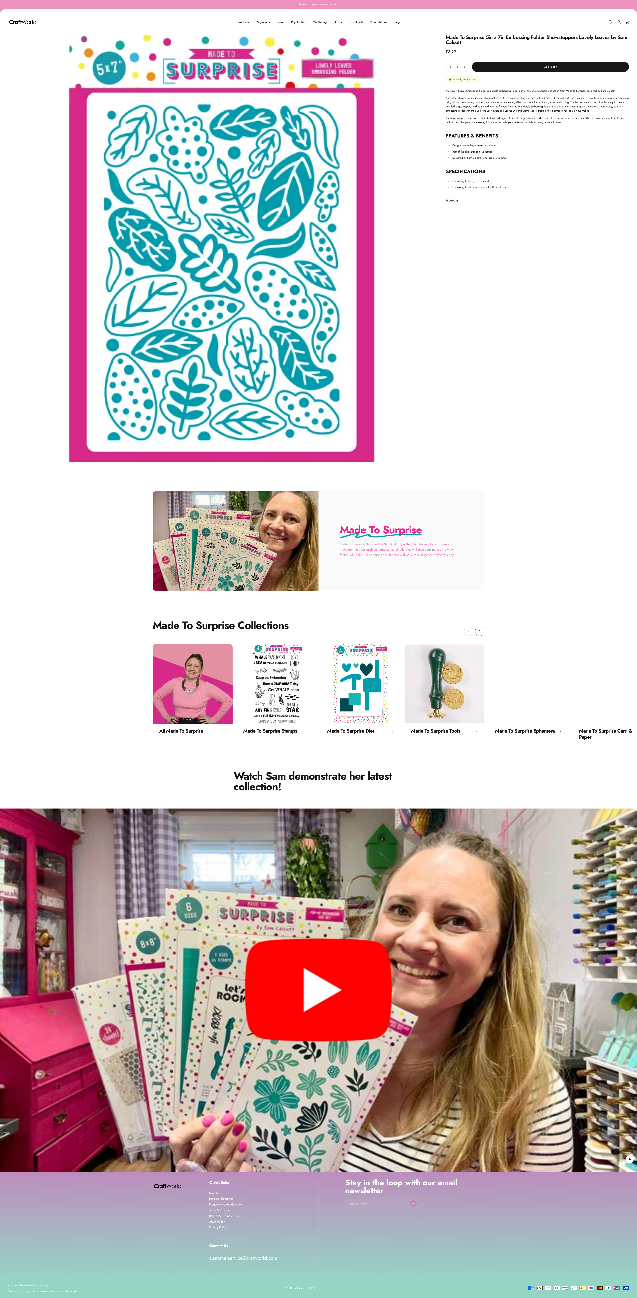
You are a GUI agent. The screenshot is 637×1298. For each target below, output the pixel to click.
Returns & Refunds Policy (224, 1216)
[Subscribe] (413, 1203)
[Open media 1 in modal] (221, 248)
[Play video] (318, 990)
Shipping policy (71, 1291)
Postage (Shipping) (221, 1199)
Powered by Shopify (38, 1285)
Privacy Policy (218, 1227)
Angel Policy (217, 1222)
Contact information (41, 1291)
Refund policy (26, 1291)
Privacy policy (13, 1291)
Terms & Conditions (221, 1210)
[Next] (479, 631)
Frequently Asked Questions (226, 1204)
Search (213, 1193)
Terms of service (57, 1291)
